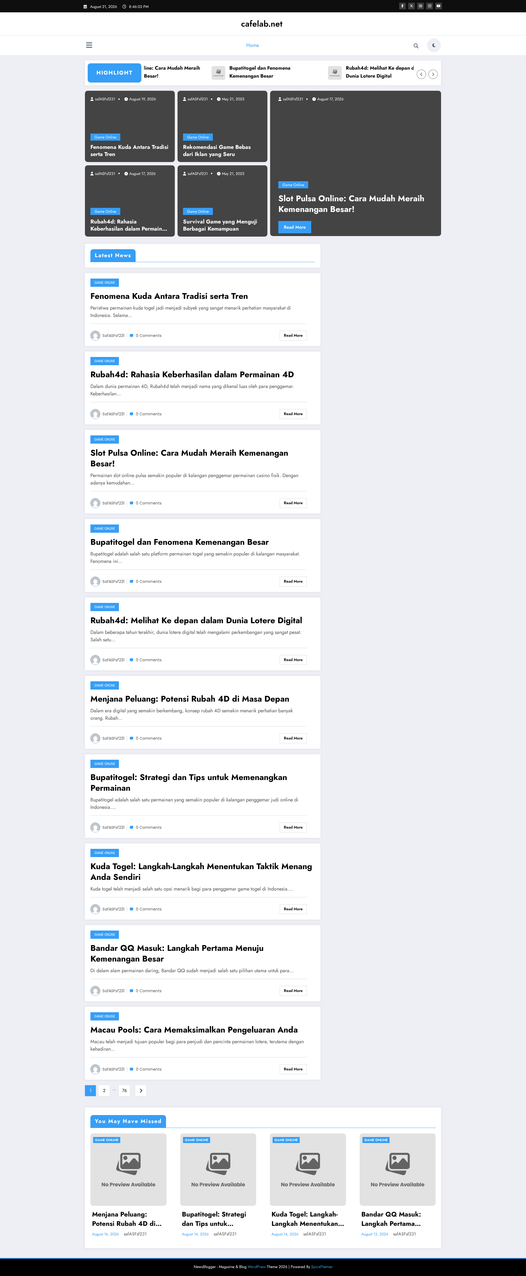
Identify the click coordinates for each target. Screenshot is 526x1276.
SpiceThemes (322, 1266)
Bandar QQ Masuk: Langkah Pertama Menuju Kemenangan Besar (177, 953)
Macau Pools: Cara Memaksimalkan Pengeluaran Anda (194, 1029)
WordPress (257, 1266)
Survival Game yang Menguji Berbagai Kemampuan (220, 225)
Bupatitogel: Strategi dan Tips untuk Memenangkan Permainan (188, 782)
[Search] (416, 46)
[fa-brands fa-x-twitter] (411, 6)
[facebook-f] (402, 6)
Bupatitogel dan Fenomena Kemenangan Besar (234, 72)
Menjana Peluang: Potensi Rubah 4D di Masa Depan (189, 698)
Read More (315, 227)
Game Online (105, 137)
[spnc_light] (434, 45)
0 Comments (149, 335)
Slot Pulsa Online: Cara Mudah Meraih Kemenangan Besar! (189, 458)
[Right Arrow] (433, 74)
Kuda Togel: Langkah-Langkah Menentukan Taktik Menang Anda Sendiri (201, 871)
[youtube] (438, 6)
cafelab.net (261, 24)
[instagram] (429, 6)
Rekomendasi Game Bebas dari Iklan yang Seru (217, 151)
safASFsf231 (104, 99)
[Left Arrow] (421, 74)
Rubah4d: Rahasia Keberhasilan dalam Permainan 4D (129, 225)
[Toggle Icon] (89, 46)
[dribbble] (420, 6)
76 (124, 1090)
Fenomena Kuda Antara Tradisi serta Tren (129, 151)
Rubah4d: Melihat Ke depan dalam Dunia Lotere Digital (360, 72)
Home (252, 45)
